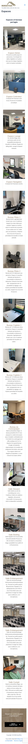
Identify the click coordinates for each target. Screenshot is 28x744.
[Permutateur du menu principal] (24, 5)
